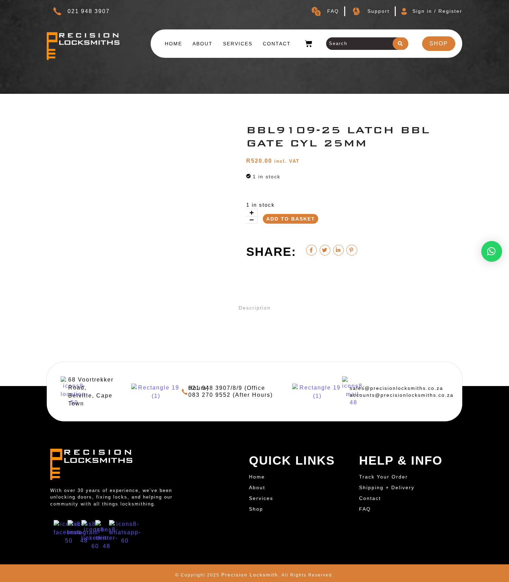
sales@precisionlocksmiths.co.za (396, 388)
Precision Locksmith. (250, 574)
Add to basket (290, 219)
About (203, 43)
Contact (277, 43)
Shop (256, 509)
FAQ (333, 11)
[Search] (400, 43)
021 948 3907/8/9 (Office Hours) (226, 388)
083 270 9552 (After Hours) (230, 395)
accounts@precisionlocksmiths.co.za (402, 395)
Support (378, 11)
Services (237, 43)
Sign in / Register (437, 11)
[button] (491, 251)
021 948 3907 (89, 11)
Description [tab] (255, 308)
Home (173, 43)
